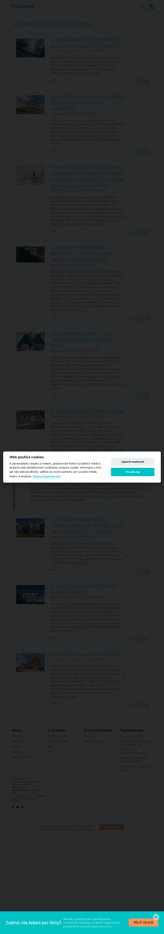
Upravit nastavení (132, 461)
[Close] (156, 917)
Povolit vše (133, 472)
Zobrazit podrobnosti (46, 476)
